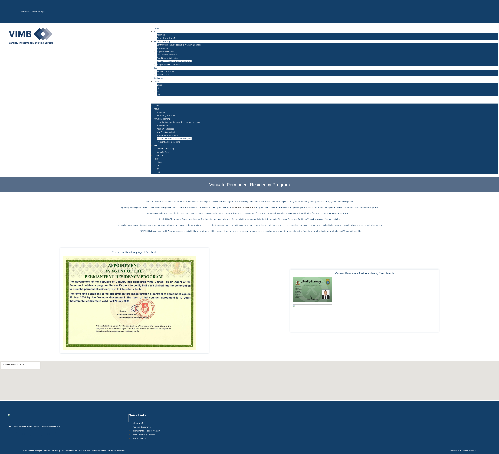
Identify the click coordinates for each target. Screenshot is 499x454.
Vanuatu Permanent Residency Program (174, 61)
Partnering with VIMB (166, 38)
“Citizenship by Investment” (243, 207)
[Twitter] (19, 434)
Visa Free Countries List (167, 54)
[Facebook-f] (11, 434)
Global (159, 85)
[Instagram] (27, 434)
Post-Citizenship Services (168, 58)
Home (156, 28)
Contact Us (158, 78)
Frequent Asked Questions (168, 64)
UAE (158, 95)
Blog (155, 68)
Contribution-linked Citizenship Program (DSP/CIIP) (179, 45)
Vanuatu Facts (163, 74)
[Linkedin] (36, 434)
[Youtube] (52, 434)
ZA (158, 91)
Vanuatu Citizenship (165, 71)
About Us (161, 35)
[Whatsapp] (44, 434)
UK (158, 88)
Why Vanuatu (162, 48)
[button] (324, 100)
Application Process (165, 51)
